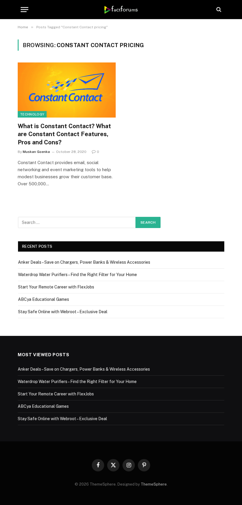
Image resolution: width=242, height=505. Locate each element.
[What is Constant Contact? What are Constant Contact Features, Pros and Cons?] (67, 90)
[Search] (218, 9)
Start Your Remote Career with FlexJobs (56, 287)
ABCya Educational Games (43, 299)
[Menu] (24, 9)
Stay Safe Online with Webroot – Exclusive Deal (62, 311)
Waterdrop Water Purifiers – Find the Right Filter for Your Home (77, 274)
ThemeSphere (154, 484)
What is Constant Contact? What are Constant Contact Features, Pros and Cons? (64, 134)
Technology (32, 114)
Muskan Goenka (36, 152)
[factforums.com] (121, 9)
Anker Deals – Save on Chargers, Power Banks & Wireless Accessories (84, 262)
